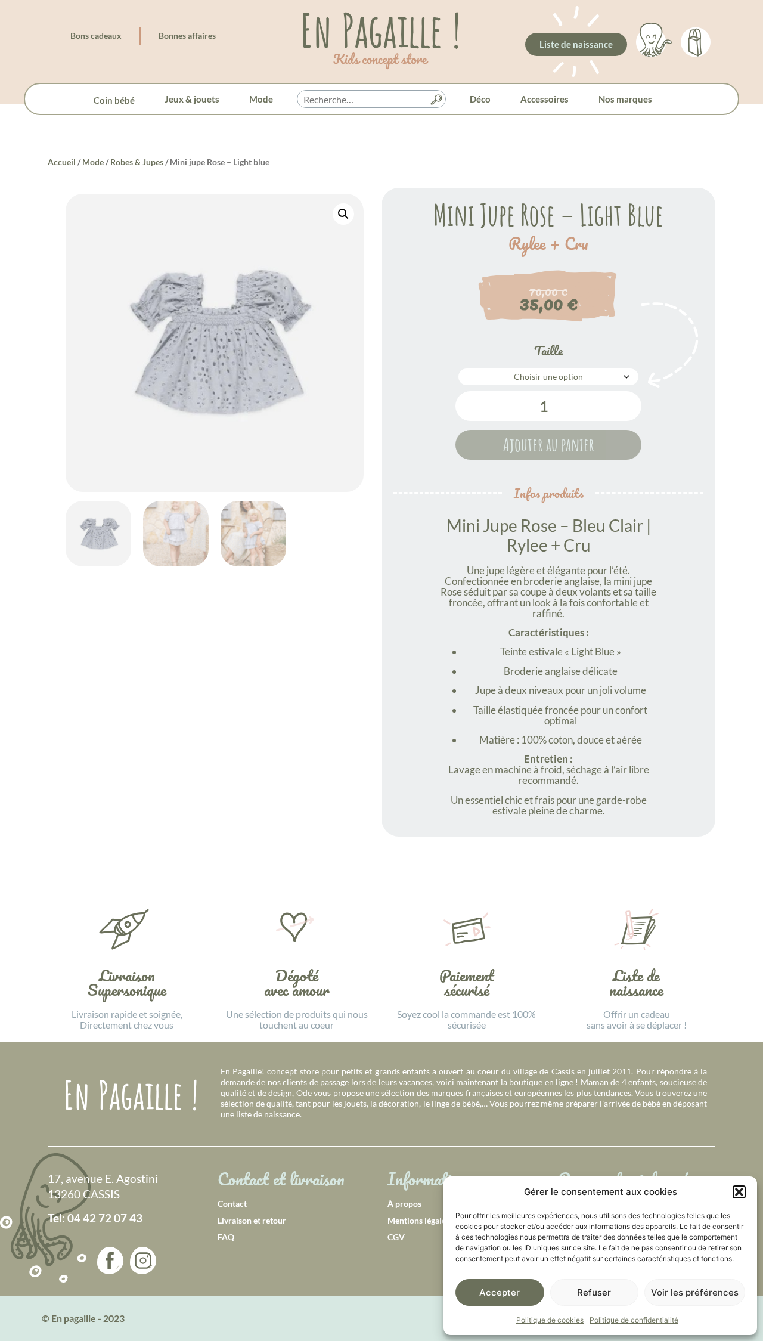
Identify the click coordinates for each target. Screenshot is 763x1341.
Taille (548, 351)
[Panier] (696, 40)
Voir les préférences (695, 1292)
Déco (480, 99)
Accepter (499, 1292)
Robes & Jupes (136, 162)
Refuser (594, 1292)
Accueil (62, 162)
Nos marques (625, 99)
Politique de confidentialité (634, 1319)
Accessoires (544, 99)
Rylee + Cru (548, 244)
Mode (261, 99)
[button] (739, 1192)
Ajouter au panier (548, 444)
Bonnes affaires (187, 35)
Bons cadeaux (96, 35)
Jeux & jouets (192, 99)
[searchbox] (371, 100)
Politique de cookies (550, 1319)
